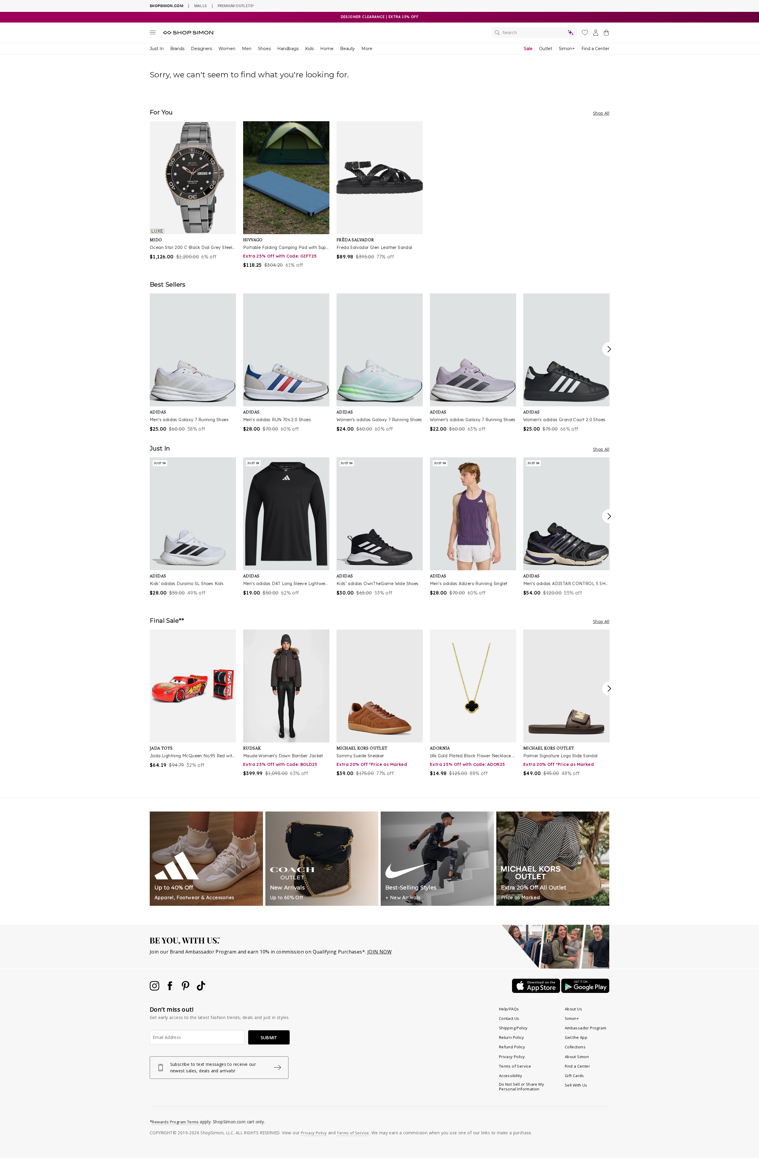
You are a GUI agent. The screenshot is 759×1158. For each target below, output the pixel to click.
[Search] (534, 32)
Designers (201, 48)
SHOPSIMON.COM (166, 6)
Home (327, 48)
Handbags (288, 48)
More (366, 48)
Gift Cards (574, 1075)
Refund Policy (512, 1047)
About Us (573, 1009)
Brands (177, 48)
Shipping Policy (513, 1028)
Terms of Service (515, 1066)
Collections (575, 1047)
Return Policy (511, 1037)
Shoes (264, 48)
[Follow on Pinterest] (186, 989)
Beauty (347, 48)
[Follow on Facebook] (170, 989)
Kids (309, 48)
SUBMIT (269, 1037)
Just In (157, 48)
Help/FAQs (509, 1009)
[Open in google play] (585, 991)
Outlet (545, 48)
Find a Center (595, 48)
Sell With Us (576, 1085)
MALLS (200, 5)
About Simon (577, 1056)
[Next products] (609, 349)
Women (227, 48)
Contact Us (509, 1018)
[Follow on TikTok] (201, 989)
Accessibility (510, 1075)
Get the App (576, 1037)
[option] (193, 190)
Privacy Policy (512, 1056)
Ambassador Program (585, 1028)
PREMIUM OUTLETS (236, 5)
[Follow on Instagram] (155, 989)
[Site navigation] (153, 33)
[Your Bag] (606, 34)
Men (246, 48)
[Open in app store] (536, 991)
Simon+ (567, 48)
